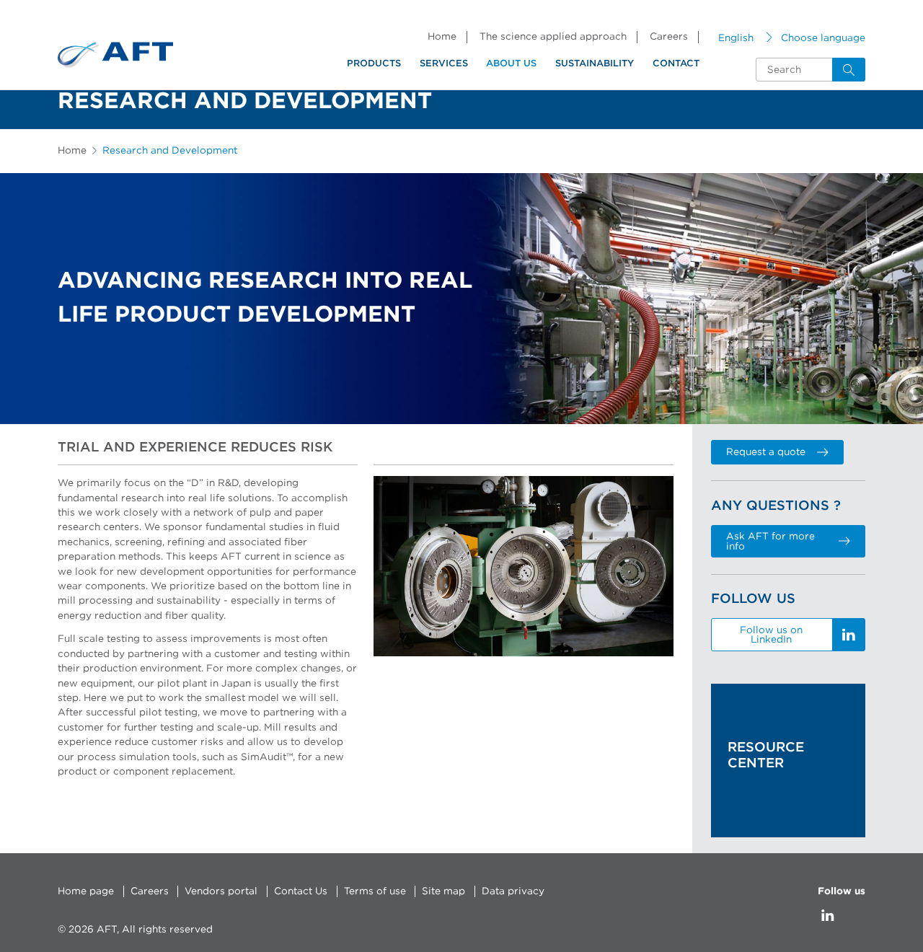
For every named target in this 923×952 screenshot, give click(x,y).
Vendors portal (221, 891)
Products (374, 64)
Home (442, 37)
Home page (86, 891)
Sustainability (594, 64)
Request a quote (765, 452)
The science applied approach (553, 37)
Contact (676, 64)
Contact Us (300, 891)
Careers (669, 37)
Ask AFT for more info (770, 542)
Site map (443, 891)
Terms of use (375, 891)
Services (444, 64)
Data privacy (513, 891)
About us (511, 64)
